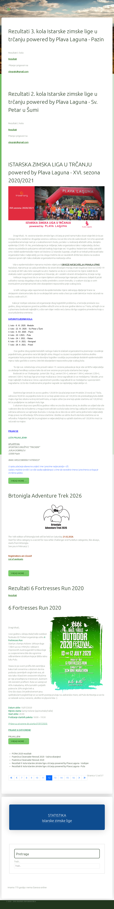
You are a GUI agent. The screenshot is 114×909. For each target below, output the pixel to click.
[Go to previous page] (16, 778)
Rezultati (12, 59)
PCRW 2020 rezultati (21, 753)
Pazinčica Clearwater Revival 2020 (28, 760)
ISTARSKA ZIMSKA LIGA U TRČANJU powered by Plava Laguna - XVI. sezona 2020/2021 (54, 172)
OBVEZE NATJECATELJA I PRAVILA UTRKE (80, 264)
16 (73, 778)
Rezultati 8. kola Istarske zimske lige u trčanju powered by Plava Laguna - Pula (48, 766)
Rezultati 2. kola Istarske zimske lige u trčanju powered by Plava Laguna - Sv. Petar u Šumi (53, 102)
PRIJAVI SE (13, 431)
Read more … (19, 481)
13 (55, 778)
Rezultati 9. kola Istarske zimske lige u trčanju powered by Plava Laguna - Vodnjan (50, 763)
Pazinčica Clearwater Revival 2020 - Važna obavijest (36, 757)
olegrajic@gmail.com (18, 71)
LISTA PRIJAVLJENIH (17, 437)
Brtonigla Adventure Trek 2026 (45, 496)
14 (61, 778)
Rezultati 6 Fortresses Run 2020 (46, 588)
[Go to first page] (11, 778)
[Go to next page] (79, 778)
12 (49, 778)
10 (37, 778)
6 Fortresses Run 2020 (34, 608)
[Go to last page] (84, 778)
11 (43, 778)
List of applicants (15, 559)
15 (67, 778)
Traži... (17, 861)
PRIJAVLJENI (14, 736)
